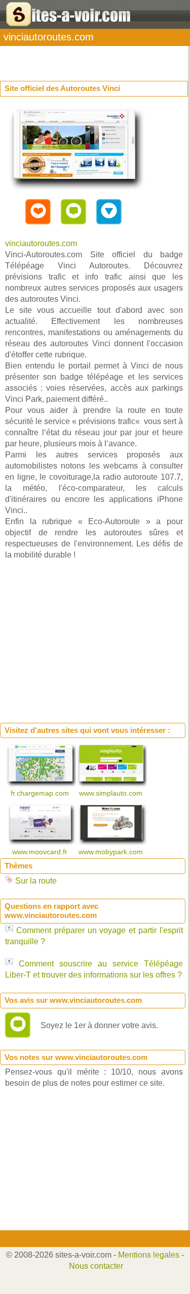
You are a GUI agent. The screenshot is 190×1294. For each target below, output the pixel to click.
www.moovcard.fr (40, 852)
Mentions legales (148, 1255)
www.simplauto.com (111, 793)
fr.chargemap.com (41, 793)
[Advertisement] (81, 58)
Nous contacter (96, 1266)
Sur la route (36, 880)
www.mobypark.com (112, 852)
